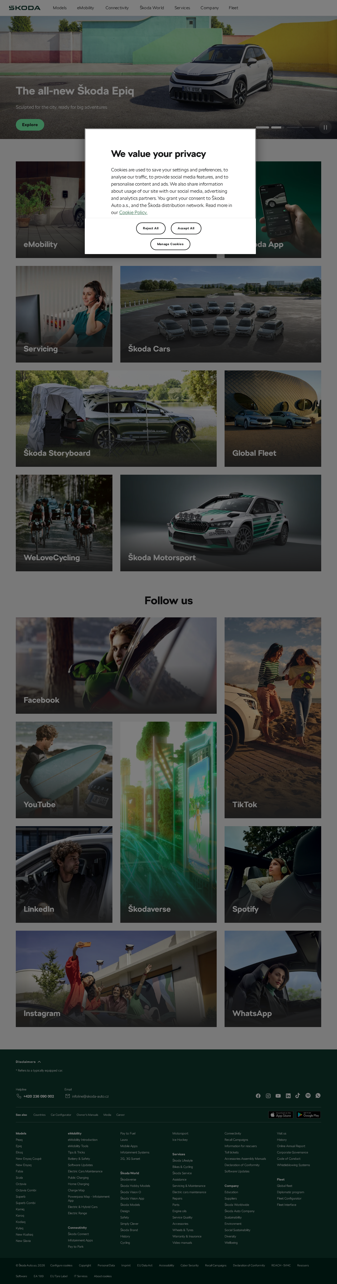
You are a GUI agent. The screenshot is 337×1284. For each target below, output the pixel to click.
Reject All (151, 228)
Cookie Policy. (133, 212)
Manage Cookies (170, 244)
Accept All (186, 228)
